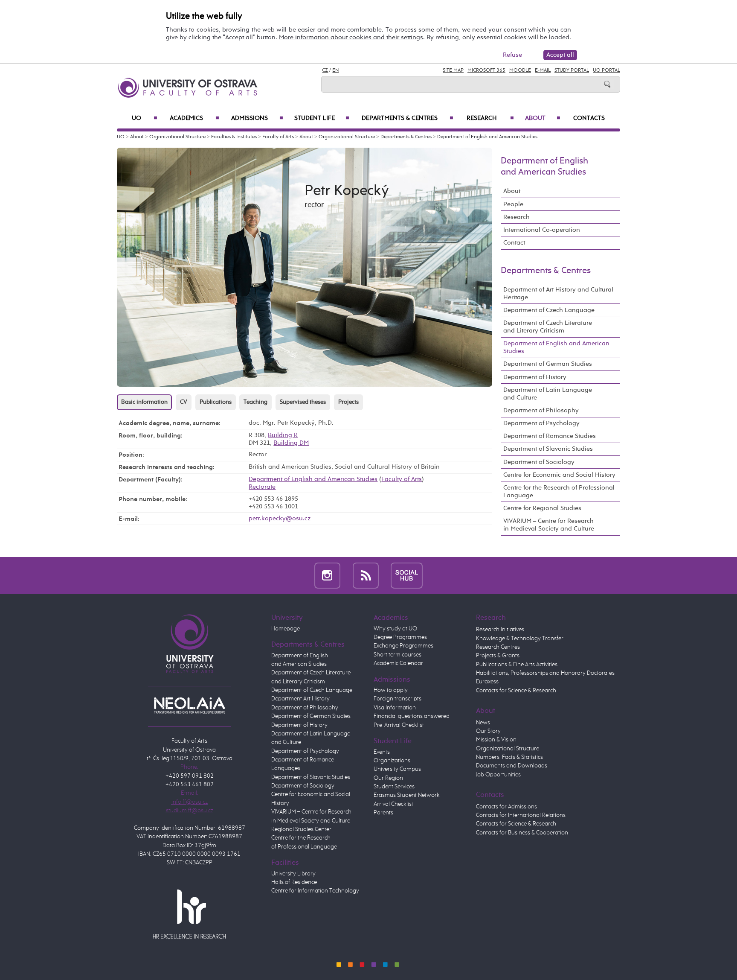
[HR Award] (189, 914)
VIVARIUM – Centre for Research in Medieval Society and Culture (548, 525)
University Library (293, 874)
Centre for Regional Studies (542, 508)
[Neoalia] (189, 705)
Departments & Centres (407, 118)
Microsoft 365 (486, 70)
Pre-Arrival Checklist (399, 725)
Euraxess (487, 682)
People (513, 204)
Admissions (257, 118)
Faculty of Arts (278, 137)
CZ (325, 70)
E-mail (543, 70)
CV (183, 402)
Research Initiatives (500, 630)
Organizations (392, 761)
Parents (383, 813)
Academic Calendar (398, 663)
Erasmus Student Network (407, 795)
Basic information (144, 402)
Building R (283, 435)
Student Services (394, 787)
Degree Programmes (400, 637)
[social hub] (407, 575)
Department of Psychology (541, 423)
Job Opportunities (498, 775)
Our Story (488, 731)
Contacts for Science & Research (516, 691)
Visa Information (395, 708)
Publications (216, 402)
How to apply (391, 690)
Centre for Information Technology (315, 891)
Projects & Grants (497, 656)
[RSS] (366, 575)
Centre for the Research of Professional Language (559, 491)
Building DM (291, 443)
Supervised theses (303, 402)
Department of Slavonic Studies (548, 449)
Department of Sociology (539, 462)
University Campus (397, 769)
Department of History (534, 377)
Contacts (589, 118)
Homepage (285, 629)
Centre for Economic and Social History (559, 475)
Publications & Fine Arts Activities (516, 665)
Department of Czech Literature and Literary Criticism (547, 327)
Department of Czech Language (549, 310)
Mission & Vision (496, 740)
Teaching (255, 402)
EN (335, 70)
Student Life (321, 118)
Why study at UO (395, 629)
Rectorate (262, 487)
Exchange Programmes (403, 646)
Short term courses (397, 655)
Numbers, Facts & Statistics (509, 757)
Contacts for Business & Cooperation (522, 833)
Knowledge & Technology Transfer (519, 639)
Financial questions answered (412, 716)
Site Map (453, 70)
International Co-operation (541, 230)
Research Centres (498, 647)
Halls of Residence (294, 882)
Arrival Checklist (393, 804)
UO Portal (606, 70)
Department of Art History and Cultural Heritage (558, 293)
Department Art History (300, 699)
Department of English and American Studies (487, 137)
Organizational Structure (177, 137)
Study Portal (571, 70)
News (483, 723)
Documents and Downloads (511, 766)
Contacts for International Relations (521, 815)
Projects (348, 402)
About (542, 118)
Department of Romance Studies (549, 436)
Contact (514, 242)
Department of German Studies (547, 364)
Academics (194, 118)
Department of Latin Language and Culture (547, 394)
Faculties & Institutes (234, 137)
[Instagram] (327, 575)
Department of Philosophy (541, 410)
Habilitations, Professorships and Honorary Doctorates (545, 673)
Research (490, 118)
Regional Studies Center (301, 829)
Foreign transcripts (397, 699)
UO (144, 118)
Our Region (388, 778)
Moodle (520, 70)
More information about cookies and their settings (351, 37)
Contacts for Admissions (506, 807)
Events (382, 752)
